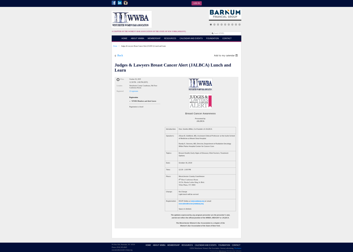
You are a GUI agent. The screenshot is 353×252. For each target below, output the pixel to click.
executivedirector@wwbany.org (191, 204)
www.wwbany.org (197, 201)
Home (115, 46)
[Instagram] (126, 3)
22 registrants (133, 91)
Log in (197, 3)
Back (120, 55)
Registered (120, 91)
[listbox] (226, 55)
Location (119, 86)
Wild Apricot (222, 251)
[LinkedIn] (120, 3)
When (122, 79)
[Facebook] (114, 3)
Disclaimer (237, 248)
